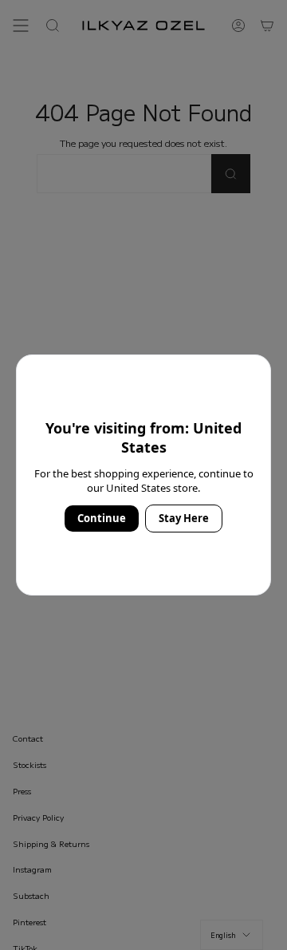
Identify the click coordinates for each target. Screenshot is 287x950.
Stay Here (184, 518)
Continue (101, 518)
